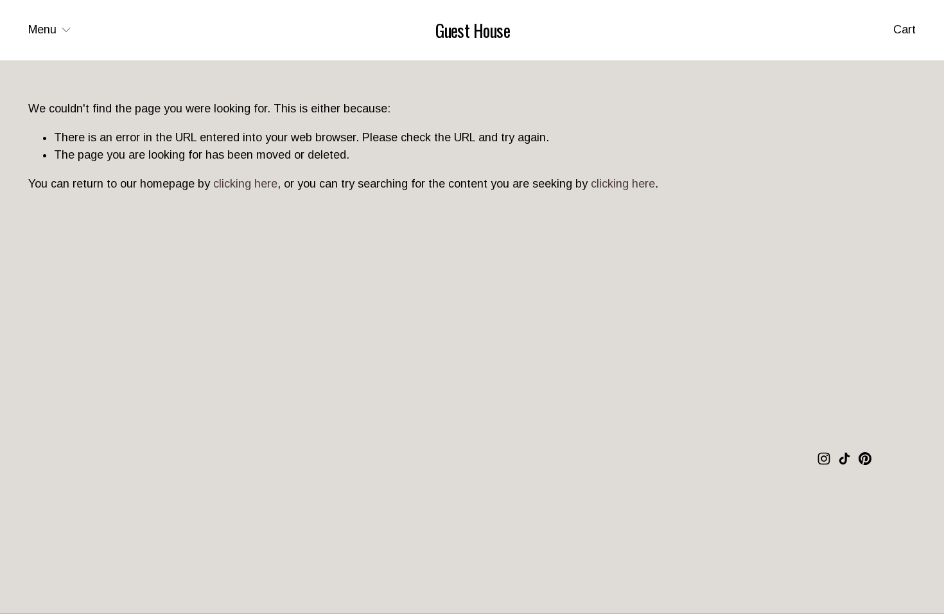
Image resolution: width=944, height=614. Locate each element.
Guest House (472, 30)
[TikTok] (844, 458)
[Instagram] (823, 458)
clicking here (245, 183)
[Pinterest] (865, 458)
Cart (904, 29)
